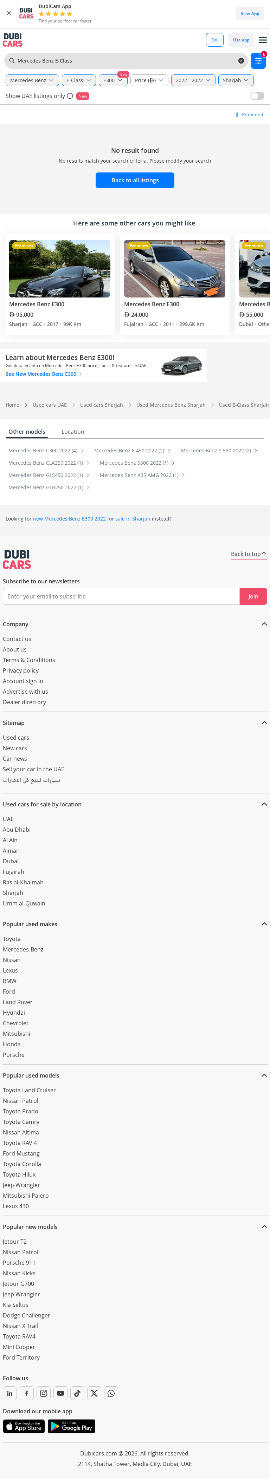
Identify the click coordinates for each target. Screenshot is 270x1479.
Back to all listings (135, 180)
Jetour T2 (15, 1241)
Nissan (12, 960)
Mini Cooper (19, 1347)
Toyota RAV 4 (20, 1143)
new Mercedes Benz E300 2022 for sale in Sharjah (91, 518)
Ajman (11, 851)
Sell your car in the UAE (33, 769)
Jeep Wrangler (21, 1185)
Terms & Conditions (29, 660)
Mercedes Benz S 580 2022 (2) (216, 450)
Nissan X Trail (20, 1326)
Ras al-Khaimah (23, 882)
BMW (10, 981)
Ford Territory (21, 1357)
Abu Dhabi (17, 829)
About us (15, 649)
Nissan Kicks (19, 1273)
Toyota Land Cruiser (29, 1090)
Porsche (14, 1055)
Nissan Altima (21, 1132)
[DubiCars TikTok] (77, 1393)
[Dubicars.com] (17, 559)
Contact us (17, 639)
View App (250, 14)
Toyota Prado (20, 1111)
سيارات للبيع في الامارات (31, 781)
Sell (214, 40)
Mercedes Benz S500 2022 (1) (135, 462)
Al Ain (10, 840)
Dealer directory (24, 702)
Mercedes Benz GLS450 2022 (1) (46, 475)
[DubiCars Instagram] (43, 1393)
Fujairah (13, 872)
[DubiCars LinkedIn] (9, 1393)
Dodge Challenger (26, 1315)
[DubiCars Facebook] (26, 1393)
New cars (15, 748)
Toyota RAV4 (19, 1336)
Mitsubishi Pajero (26, 1195)
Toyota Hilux (19, 1174)
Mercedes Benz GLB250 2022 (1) (46, 487)
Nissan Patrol (20, 1101)
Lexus (10, 970)
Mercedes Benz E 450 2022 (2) (130, 450)
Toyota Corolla (22, 1164)
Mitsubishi (16, 1034)
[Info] (69, 95)
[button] (9, 13)
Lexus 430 (16, 1206)
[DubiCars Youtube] (60, 1393)
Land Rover (18, 1002)
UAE (8, 819)
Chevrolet (15, 1023)
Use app (241, 40)
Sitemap (14, 723)
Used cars (16, 737)
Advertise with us (25, 691)
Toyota (12, 939)
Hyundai (14, 1012)
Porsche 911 (19, 1263)
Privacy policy (21, 670)
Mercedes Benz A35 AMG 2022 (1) (140, 475)
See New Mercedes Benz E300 (42, 374)
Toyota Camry (21, 1122)
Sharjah (13, 893)
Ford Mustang (21, 1153)
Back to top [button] (246, 554)
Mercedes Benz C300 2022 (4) (43, 450)
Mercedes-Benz (23, 949)
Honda (12, 1044)
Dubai (11, 861)
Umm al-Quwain (24, 903)
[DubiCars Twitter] (94, 1393)
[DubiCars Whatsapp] (111, 1393)
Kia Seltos (15, 1305)
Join (253, 596)
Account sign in (23, 681)
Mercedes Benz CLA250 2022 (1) (46, 462)
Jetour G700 (18, 1284)
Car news (15, 759)
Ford (9, 991)
